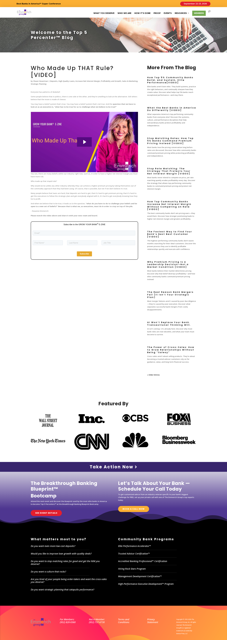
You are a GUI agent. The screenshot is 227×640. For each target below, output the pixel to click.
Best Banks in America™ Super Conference (39, 4)
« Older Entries (153, 375)
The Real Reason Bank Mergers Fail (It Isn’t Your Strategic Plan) (170, 295)
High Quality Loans (66, 81)
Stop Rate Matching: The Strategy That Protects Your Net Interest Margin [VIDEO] (168, 171)
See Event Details (46, 512)
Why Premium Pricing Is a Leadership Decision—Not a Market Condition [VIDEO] (168, 264)
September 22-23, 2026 (195, 4)
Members (199, 13)
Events (168, 13)
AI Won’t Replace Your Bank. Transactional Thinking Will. (169, 323)
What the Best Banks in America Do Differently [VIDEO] (171, 109)
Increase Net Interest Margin (87, 81)
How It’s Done (142, 13)
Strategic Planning (38, 84)
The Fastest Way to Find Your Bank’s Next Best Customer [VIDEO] (169, 234)
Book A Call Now (134, 508)
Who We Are (124, 13)
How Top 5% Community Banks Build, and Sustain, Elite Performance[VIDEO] (170, 80)
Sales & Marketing (130, 81)
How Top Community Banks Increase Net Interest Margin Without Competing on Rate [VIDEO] (169, 205)
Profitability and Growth (111, 81)
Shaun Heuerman (40, 81)
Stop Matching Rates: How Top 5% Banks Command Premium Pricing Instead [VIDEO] (170, 141)
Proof (157, 13)
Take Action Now (112, 467)
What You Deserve (103, 13)
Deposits (53, 81)
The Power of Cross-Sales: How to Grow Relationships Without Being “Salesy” (170, 350)
